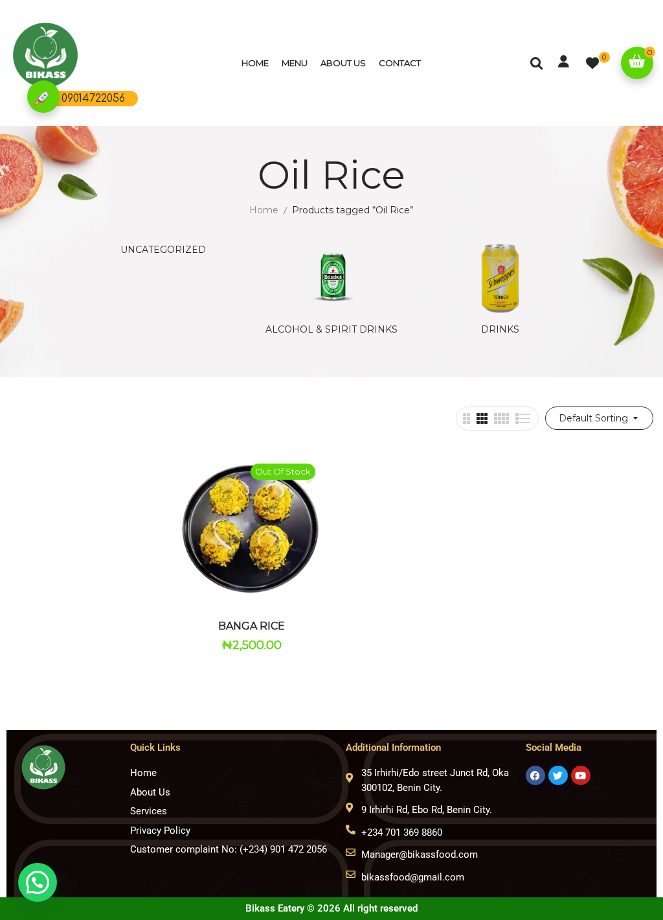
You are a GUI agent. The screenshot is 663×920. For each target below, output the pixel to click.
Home (263, 210)
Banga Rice (251, 626)
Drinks (500, 329)
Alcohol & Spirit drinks (331, 329)
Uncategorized (163, 249)
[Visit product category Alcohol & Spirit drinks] (332, 277)
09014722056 (93, 98)
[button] (637, 63)
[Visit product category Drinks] (500, 277)
